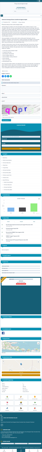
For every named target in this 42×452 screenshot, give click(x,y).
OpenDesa (32, 447)
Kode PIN (3, 143)
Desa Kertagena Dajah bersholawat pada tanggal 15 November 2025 (19, 224)
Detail (21, 375)
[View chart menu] (39, 198)
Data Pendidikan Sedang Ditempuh (10, 56)
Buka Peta (21, 372)
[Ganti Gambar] (5, 115)
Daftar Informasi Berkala (7, 160)
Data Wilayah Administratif (8, 53)
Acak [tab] (34, 221)
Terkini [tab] (8, 221)
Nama (3, 93)
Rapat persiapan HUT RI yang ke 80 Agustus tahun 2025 (17, 239)
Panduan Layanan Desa (7, 175)
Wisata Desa (5, 165)
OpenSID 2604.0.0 (25, 447)
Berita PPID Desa (6, 180)
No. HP (3, 101)
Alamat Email (4, 97)
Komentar (4, 85)
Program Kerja (5, 167)
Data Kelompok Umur (7, 61)
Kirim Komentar (5, 120)
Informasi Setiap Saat (6, 162)
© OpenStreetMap (34, 351)
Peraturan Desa (5, 177)
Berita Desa (5, 157)
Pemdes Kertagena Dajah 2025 (12, 228)
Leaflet (31, 351)
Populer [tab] (21, 221)
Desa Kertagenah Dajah (17, 447)
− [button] (3, 344)
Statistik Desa (6, 195)
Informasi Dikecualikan (7, 172)
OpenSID (38, 351)
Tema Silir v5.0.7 (37, 447)
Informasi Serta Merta (7, 170)
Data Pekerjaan (6, 58)
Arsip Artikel (6, 218)
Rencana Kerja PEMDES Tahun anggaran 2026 (15, 232)
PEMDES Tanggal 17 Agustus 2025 (12, 236)
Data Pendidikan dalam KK (8, 55)
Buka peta (3, 352)
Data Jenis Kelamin (7, 59)
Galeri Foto (5, 261)
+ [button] (3, 342)
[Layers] (38, 343)
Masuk (21, 148)
